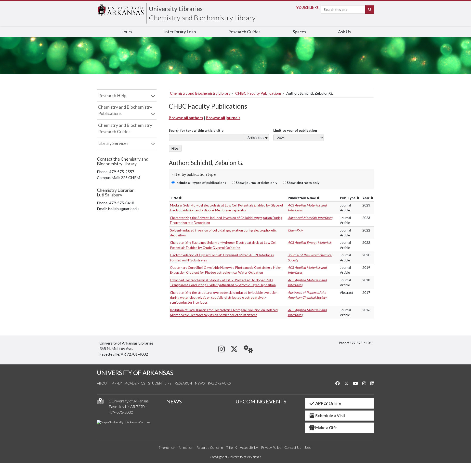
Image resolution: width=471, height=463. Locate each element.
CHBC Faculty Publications (258, 93)
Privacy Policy (271, 447)
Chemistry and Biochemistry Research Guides (125, 128)
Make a (326, 427)
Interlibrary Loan (180, 31)
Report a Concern (209, 447)
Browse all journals (223, 117)
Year (365, 198)
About (103, 383)
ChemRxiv (295, 230)
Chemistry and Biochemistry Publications (125, 110)
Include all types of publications (200, 183)
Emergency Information (175, 447)
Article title (256, 138)
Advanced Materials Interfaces (310, 218)
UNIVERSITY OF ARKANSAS (135, 372)
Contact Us (292, 447)
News (200, 383)
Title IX (231, 447)
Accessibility (249, 447)
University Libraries (176, 8)
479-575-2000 (121, 412)
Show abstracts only (302, 183)
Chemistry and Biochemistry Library (202, 17)
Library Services (113, 143)
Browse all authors (186, 117)
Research (183, 383)
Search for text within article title (196, 130)
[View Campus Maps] (100, 402)
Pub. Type (347, 198)
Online (328, 403)
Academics (135, 383)
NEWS (174, 401)
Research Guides (244, 31)
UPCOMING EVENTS (261, 401)
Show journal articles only (256, 183)
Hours (126, 31)
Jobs (307, 447)
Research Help (112, 95)
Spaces (299, 31)
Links (309, 8)
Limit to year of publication (295, 130)
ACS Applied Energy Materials (309, 242)
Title (174, 198)
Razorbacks (219, 383)
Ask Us (344, 31)
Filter (175, 148)
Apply (117, 383)
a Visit (330, 415)
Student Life (159, 383)
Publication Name (302, 198)
